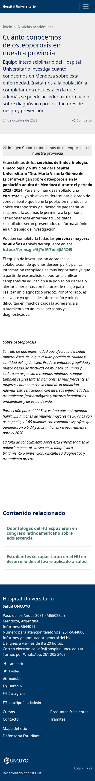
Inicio (7, 26)
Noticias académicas (35, 26)
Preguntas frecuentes (69, 711)
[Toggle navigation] (85, 6)
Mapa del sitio (15, 728)
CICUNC (36, 773)
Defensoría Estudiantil (22, 735)
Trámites (57, 719)
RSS (89, 768)
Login (78, 768)
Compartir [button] (84, 120)
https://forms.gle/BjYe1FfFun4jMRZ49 (37, 249)
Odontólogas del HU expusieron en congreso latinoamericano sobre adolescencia (42, 533)
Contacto (11, 719)
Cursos (9, 711)
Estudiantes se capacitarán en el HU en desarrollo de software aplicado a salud (47, 559)
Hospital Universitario (19, 6)
